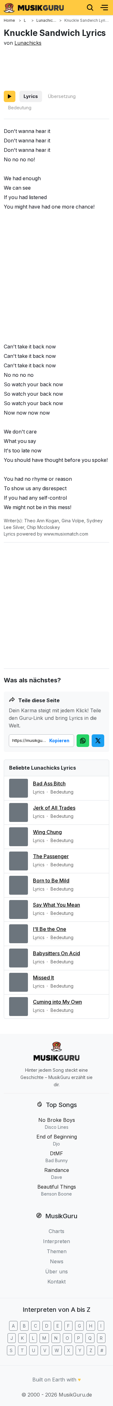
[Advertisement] (56, 67)
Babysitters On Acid (56, 953)
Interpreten (56, 1241)
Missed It (43, 977)
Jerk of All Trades (54, 808)
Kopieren (59, 740)
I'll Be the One (49, 929)
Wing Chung (47, 832)
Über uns (56, 1271)
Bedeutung (19, 108)
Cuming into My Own (57, 1002)
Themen (57, 1251)
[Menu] (104, 7)
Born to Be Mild (51, 880)
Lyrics (31, 96)
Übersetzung (62, 96)
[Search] (90, 7)
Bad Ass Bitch (49, 783)
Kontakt (56, 1281)
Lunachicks (27, 43)
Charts (56, 1231)
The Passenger (51, 856)
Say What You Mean (56, 905)
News (56, 1261)
